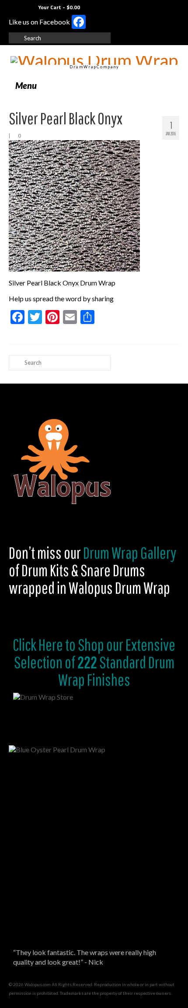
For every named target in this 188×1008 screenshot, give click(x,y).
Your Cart (58, 7)
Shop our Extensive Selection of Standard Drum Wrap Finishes (95, 662)
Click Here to (44, 644)
